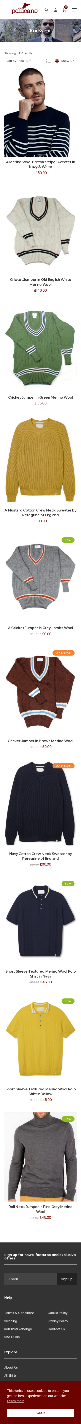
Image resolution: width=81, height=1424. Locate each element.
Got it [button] (41, 1413)
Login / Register (55, 9)
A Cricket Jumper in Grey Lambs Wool (40, 628)
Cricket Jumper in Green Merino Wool (40, 397)
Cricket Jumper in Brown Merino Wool (40, 741)
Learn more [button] (15, 1401)
